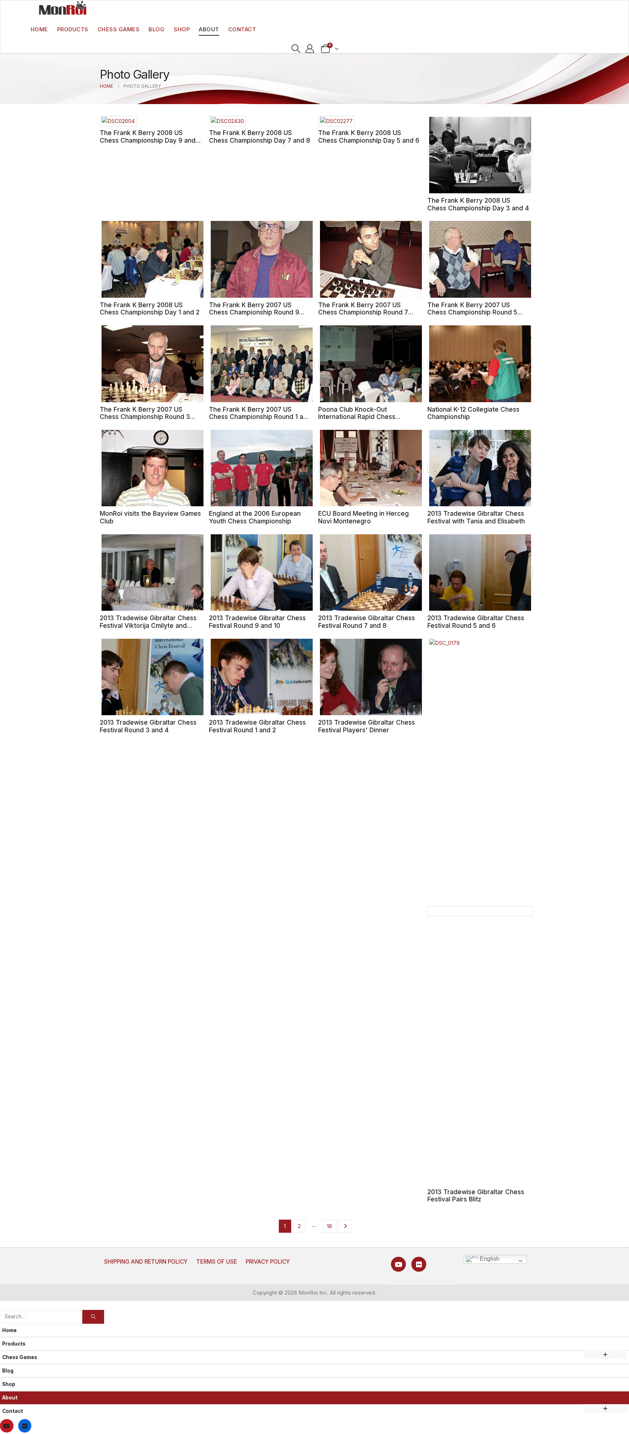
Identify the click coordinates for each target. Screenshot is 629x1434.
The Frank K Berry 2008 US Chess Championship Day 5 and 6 (368, 136)
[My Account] (310, 48)
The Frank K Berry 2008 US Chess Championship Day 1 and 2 (149, 308)
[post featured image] (118, 121)
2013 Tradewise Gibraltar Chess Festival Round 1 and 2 (257, 726)
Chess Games (119, 29)
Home (39, 29)
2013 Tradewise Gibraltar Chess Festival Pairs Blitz (475, 1195)
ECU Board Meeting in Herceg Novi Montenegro (363, 517)
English (488, 1259)
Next (345, 1226)
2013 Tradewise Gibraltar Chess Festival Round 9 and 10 (257, 621)
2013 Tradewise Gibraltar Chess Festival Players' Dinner (366, 726)
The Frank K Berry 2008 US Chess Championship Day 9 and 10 (147, 140)
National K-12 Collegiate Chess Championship (473, 413)
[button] (295, 48)
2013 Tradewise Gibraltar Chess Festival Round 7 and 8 (366, 621)
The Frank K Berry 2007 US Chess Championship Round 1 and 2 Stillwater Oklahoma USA (260, 416)
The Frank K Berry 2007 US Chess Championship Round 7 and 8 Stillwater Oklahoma (363, 312)
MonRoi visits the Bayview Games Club (150, 517)
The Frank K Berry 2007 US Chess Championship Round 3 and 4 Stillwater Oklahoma (145, 416)
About (209, 29)
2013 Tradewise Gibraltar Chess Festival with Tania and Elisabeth (476, 517)
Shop (182, 29)
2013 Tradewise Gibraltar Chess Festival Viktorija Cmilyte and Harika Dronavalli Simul (148, 625)
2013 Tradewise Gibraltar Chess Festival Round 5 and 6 (475, 621)
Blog (157, 29)
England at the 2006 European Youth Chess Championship (255, 517)
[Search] (93, 1316)
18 (329, 1226)
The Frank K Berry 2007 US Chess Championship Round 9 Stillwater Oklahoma (254, 312)
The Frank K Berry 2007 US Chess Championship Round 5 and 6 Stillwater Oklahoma (472, 312)
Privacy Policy (268, 1261)
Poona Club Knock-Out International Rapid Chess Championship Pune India (356, 416)
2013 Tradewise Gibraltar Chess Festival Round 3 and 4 (148, 726)
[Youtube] (398, 1264)
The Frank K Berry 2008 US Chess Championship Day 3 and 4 (478, 204)
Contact (242, 29)
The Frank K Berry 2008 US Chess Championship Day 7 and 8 (259, 136)
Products (72, 29)
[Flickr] (418, 1264)
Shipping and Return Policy (145, 1261)
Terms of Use (216, 1261)
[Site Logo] (63, 7)
